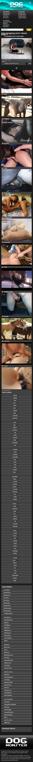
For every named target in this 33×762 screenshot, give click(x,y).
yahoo (16, 545)
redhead (16, 526)
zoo (16, 513)
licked (16, 427)
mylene (16, 518)
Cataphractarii (22, 17)
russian (16, 489)
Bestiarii (5, 644)
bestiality (16, 442)
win (16, 445)
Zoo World (6, 11)
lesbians (16, 508)
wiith (16, 496)
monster (16, 523)
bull (16, 400)
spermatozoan (12, 63)
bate (16, 462)
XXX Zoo (5, 687)
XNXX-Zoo (6, 722)
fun (16, 494)
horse (16, 503)
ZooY (4, 649)
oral (16, 570)
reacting (16, 415)
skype (16, 516)
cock (17, 63)
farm (16, 405)
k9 (16, 521)
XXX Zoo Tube (7, 672)
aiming (16, 540)
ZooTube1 (6, 665)
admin (16, 395)
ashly (16, 543)
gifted (16, 499)
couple (16, 469)
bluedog (16, 551)
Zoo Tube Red (7, 699)
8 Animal (5, 674)
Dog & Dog (6, 635)
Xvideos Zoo (7, 690)
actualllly (16, 457)
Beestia (5, 23)
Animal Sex (21, 11)
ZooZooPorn (7, 685)
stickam (16, 454)
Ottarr (5, 640)
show (16, 530)
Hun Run (5, 657)
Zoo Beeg (6, 679)
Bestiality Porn (7, 22)
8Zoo (4, 717)
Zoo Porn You (7, 720)
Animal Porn (6, 13)
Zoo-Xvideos (7, 638)
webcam (16, 418)
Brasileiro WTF (7, 682)
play (16, 511)
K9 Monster (6, 633)
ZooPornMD (6, 709)
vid (16, 432)
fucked (16, 484)
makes (16, 553)
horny (16, 535)
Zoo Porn (5, 16)
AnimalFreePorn (7, 712)
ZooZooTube (7, 668)
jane (16, 573)
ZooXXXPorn (7, 692)
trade (16, 435)
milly (16, 580)
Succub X (6, 701)
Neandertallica (7, 715)
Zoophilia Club (7, 660)
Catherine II (6, 14)
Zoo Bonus (6, 20)
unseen (16, 437)
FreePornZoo (22, 16)
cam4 (16, 533)
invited (16, 481)
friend (16, 562)
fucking (16, 491)
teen (16, 422)
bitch (16, 479)
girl (16, 425)
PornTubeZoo (7, 695)
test (16, 548)
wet (16, 538)
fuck (16, 472)
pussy (16, 486)
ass (16, 567)
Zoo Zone (6, 17)
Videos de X (6, 662)
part (16, 408)
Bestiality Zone (7, 655)
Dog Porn (6, 26)
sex (16, 403)
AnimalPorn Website (9, 704)
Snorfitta (5, 707)
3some (16, 557)
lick (16, 459)
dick (16, 506)
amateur (16, 430)
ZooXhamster (22, 14)
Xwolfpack (6, 25)
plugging (6, 63)
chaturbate (16, 575)
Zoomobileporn (7, 677)
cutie (16, 452)
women (16, 578)
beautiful (16, 476)
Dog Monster (20, 6)
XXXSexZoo (6, 630)
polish (16, 410)
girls (16, 413)
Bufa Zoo (6, 652)
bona (16, 565)
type (16, 467)
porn (16, 560)
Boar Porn (6, 647)
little (16, 440)
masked (16, 449)
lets (16, 464)
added (16, 398)
